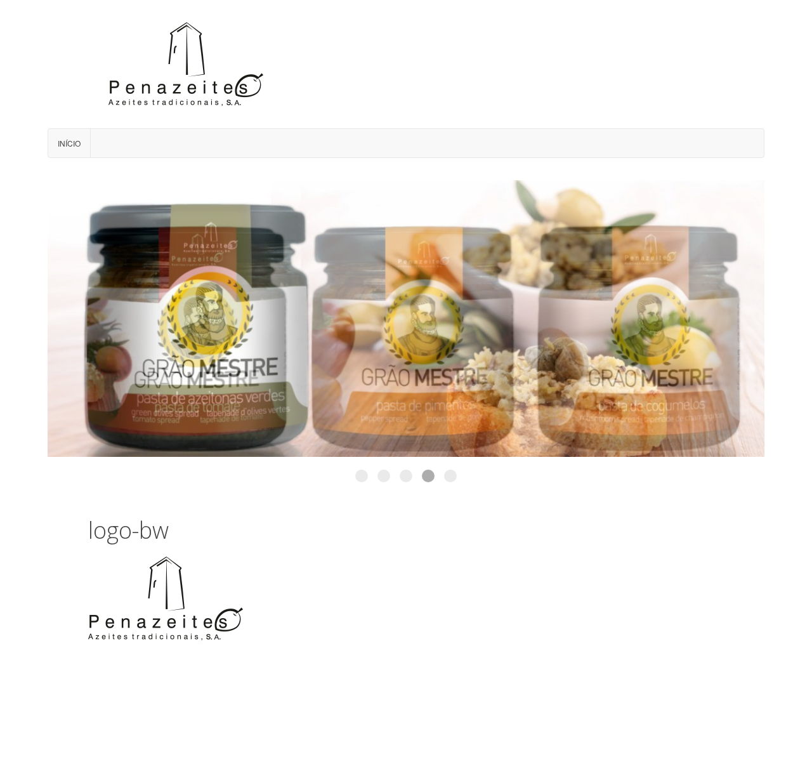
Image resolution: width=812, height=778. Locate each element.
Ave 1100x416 (428, 476)
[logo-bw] (166, 597)
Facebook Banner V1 (361, 476)
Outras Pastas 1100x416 (383, 476)
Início (69, 143)
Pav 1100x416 (450, 476)
